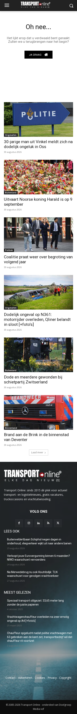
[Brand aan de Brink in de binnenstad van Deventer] (38, 412)
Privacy (52, 678)
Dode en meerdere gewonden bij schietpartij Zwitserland (33, 379)
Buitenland (10, 192)
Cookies (40, 678)
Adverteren (25, 678)
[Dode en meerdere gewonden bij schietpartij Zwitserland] (38, 355)
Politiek (9, 250)
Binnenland (11, 428)
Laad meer (37, 452)
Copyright (65, 678)
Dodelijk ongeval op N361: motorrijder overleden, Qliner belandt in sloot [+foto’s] (37, 319)
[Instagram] (29, 523)
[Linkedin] (38, 523)
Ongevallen (11, 135)
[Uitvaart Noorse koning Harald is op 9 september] (38, 177)
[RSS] (48, 523)
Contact (11, 678)
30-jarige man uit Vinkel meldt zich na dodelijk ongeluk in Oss (38, 144)
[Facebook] (19, 523)
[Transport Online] (38, 5)
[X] (58, 523)
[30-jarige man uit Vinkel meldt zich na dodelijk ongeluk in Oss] (38, 119)
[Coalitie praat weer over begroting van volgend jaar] (38, 234)
